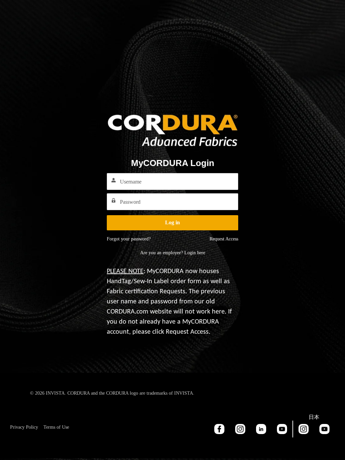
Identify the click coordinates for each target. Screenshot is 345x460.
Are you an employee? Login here (172, 252)
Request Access (224, 238)
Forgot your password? (129, 238)
